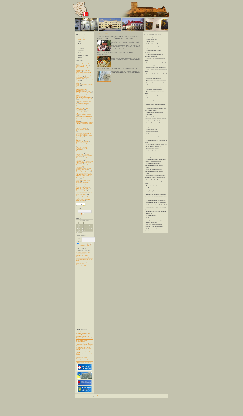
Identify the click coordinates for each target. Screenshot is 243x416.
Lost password (83, 245)
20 (89, 228)
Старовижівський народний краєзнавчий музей (82, 111)
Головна (98, 33)
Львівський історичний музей (82, 336)
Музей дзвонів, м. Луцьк (81, 189)
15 (77, 228)
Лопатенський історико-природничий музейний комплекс (84, 97)
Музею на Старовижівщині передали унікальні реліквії (117, 68)
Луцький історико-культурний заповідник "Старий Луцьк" (83, 265)
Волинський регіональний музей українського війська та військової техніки (84, 120)
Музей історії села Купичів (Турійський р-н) (82, 183)
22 (77, 230)
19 (87, 228)
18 (84, 228)
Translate (87, 205)
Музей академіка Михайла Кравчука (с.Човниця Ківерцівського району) (84, 123)
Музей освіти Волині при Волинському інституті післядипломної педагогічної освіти (84, 143)
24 (82, 230)
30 (79, 232)
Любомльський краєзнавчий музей (84, 98)
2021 (102, 33)
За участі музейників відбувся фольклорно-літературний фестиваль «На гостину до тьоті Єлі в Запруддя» (118, 37)
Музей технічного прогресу (82, 141)
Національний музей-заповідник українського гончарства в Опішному (84, 344)
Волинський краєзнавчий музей (83, 63)
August (106, 33)
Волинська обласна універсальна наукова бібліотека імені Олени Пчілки (83, 359)
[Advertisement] (83, 298)
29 (77, 232)
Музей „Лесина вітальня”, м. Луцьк (84, 192)
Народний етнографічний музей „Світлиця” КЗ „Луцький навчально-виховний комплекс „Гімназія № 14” (84, 174)
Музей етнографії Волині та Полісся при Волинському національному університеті (84, 162)
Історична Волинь (80, 334)
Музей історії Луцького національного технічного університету (82, 148)
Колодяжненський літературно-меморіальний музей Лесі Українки (84, 257)
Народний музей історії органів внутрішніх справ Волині (83, 169)
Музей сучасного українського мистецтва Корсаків (83, 200)
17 (82, 228)
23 (79, 230)
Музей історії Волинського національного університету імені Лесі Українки (84, 152)
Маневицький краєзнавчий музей (83, 101)
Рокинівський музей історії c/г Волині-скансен (83, 109)
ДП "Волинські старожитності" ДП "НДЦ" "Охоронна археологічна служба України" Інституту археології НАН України (84, 355)
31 (82, 232)
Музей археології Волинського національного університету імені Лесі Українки (84, 155)
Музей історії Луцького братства (83, 67)
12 (87, 227)
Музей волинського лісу (81, 128)
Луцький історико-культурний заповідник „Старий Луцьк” (83, 188)
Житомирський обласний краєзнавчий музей (82, 341)
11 (84, 227)
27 (89, 230)
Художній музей (80, 66)
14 (91, 227)
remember (81, 244)
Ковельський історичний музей (83, 91)
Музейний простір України (82, 331)
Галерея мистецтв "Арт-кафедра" (83, 362)
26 (87, 230)
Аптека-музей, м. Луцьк (81, 194)
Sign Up (89, 245)
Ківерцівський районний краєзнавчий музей (81, 90)
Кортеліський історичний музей (83, 92)
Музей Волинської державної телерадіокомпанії (83, 126)
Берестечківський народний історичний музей (82, 78)
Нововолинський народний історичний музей (82, 104)
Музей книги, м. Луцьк (81, 190)
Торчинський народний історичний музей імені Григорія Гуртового (84, 113)
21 (91, 228)
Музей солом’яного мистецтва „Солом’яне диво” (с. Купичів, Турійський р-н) (83, 139)
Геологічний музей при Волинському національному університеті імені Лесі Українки (84, 166)
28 (91, 230)
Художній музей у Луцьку (82, 255)
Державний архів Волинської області (84, 345)
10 (82, 227)
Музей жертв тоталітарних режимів (84, 130)
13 (89, 227)
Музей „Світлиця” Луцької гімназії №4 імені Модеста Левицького (84, 171)
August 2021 (84, 220)
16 (79, 228)
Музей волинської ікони (81, 65)
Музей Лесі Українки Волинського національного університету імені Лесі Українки (84, 159)
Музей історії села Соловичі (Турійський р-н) (82, 185)
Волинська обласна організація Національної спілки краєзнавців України (83, 348)
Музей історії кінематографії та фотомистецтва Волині (83, 134)
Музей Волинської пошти (82, 129)
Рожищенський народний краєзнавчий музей (82, 106)
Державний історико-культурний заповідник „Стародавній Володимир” (83, 197)
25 (84, 230)
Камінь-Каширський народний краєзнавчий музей (83, 87)
